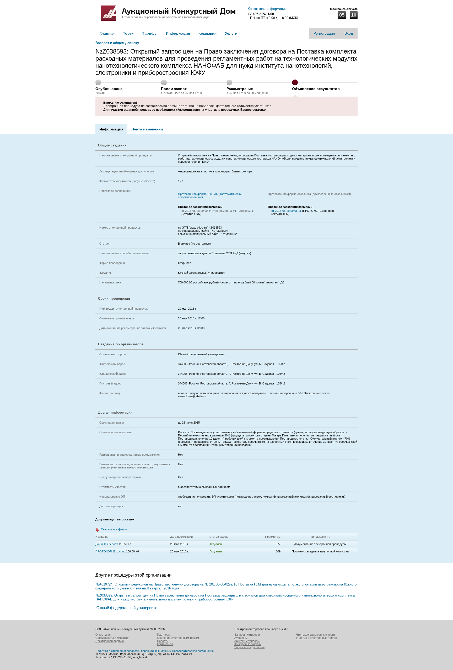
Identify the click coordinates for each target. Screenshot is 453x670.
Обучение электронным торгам (178, 637)
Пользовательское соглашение (193, 650)
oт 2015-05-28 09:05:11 (286, 210)
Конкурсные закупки (247, 644)
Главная (107, 33)
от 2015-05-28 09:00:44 (196, 210)
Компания (207, 33)
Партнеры (163, 634)
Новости (162, 640)
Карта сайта (165, 644)
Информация (178, 33)
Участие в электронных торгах (316, 637)
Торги (128, 33)
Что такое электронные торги (315, 634)
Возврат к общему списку (117, 43)
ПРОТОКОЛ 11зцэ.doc (110, 551)
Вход (348, 33)
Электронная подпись (110, 640)
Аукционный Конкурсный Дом (108, 13)
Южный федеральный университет (127, 607)
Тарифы (150, 33)
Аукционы (240, 637)
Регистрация (324, 33)
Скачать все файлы (114, 529)
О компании (103, 634)
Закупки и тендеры (247, 640)
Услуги (231, 33)
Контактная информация (267, 9)
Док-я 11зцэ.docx (106, 544)
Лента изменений (147, 129)
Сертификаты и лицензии (112, 637)
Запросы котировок (247, 634)
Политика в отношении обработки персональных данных (133, 650)
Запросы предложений (249, 647)
